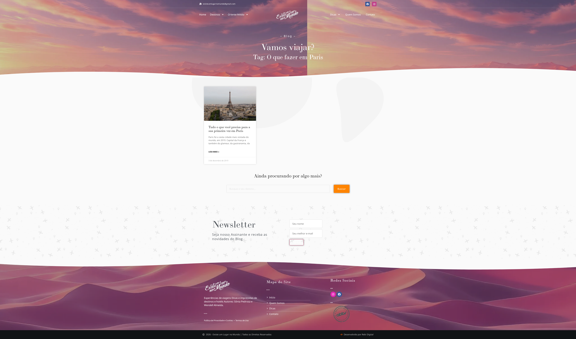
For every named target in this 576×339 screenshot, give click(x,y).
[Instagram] (374, 4)
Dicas (333, 14)
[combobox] (278, 189)
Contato (370, 14)
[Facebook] (367, 4)
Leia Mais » (213, 151)
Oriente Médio (236, 14)
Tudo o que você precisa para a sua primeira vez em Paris (229, 129)
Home (202, 14)
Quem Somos (353, 14)
